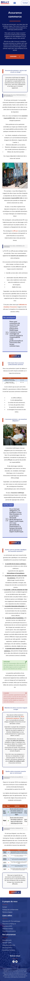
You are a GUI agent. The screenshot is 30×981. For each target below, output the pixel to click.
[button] (15, 3)
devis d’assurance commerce (15, 717)
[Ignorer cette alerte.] (26, 662)
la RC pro (15, 231)
